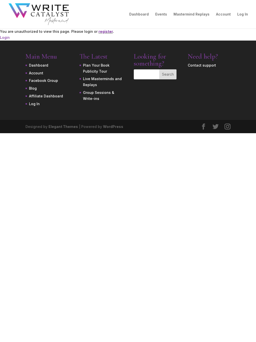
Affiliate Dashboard (46, 96)
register (105, 31)
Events (161, 14)
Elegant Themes (63, 126)
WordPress (113, 126)
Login (5, 37)
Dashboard (139, 14)
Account (223, 14)
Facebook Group (43, 80)
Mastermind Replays (192, 14)
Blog (33, 88)
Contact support (202, 65)
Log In (242, 14)
